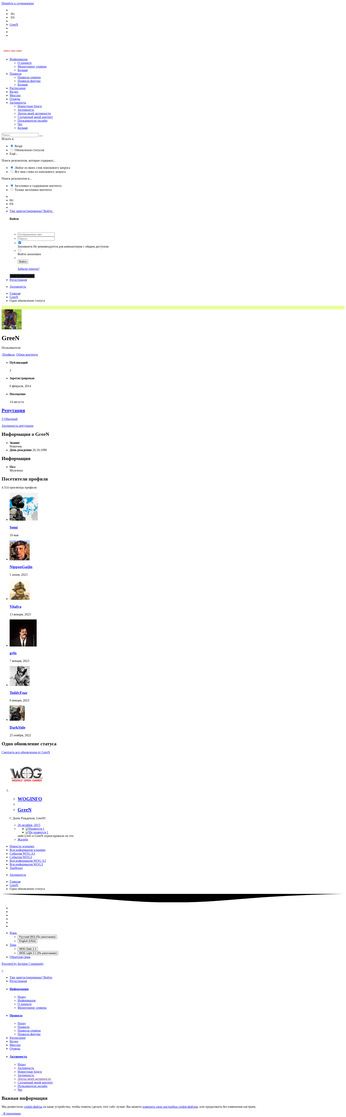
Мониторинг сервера (32, 66)
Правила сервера (29, 77)
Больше (23, 70)
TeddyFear (18, 693)
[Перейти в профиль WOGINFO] (27, 790)
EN (12, 17)
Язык (13, 933)
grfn (13, 653)
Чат (20, 124)
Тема (13, 945)
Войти (22, 261)
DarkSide (17, 727)
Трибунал (16, 868)
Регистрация (18, 279)
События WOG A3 (22, 853)
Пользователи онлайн (32, 120)
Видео (14, 91)
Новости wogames (22, 846)
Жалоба (23, 839)
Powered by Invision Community (23, 963)
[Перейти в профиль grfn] (23, 645)
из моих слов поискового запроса (42, 167)
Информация (18, 59)
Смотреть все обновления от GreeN (26, 752)
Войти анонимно (29, 254)
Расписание (18, 88)
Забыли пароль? (28, 268)
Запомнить (25, 246)
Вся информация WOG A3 (28, 860)
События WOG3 (21, 857)
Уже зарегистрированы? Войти (32, 211)
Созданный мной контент (35, 117)
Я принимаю (11, 1113)
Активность (18, 102)
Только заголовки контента (33, 189)
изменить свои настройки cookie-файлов (170, 1106)
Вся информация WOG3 (26, 864)
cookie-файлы (33, 1106)
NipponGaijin (21, 567)
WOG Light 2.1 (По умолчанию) (38, 953)
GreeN (24, 809)
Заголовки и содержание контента (38, 185)
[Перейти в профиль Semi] (24, 519)
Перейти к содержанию (18, 3)
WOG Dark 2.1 (27, 948)
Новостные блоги (30, 106)
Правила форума (29, 81)
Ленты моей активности (34, 113)
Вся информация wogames (27, 850)
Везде (18, 146)
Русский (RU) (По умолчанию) (37, 936)
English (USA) (27, 941)
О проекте (25, 63)
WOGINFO (30, 798)
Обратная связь (20, 957)
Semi (14, 527)
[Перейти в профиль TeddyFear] (20, 685)
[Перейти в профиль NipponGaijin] (20, 559)
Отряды (15, 99)
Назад (22, 997)
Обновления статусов (29, 150)
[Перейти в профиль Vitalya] (20, 598)
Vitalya (15, 606)
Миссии (15, 95)
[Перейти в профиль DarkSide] (17, 719)
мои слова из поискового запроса (40, 171)
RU (12, 13)
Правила (15, 73)
